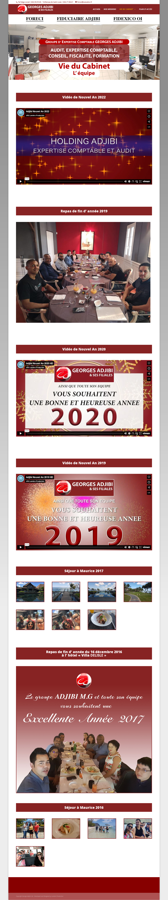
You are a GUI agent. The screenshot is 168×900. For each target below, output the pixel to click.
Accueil (96, 9)
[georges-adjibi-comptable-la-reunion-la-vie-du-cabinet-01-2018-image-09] (66, 629)
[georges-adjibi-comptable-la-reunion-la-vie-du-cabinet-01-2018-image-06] (138, 601)
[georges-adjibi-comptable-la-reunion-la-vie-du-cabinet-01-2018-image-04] (102, 601)
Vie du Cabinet (126, 9)
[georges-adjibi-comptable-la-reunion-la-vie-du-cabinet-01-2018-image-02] (66, 601)
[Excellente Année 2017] (84, 792)
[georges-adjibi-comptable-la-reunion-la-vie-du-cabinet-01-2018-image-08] (30, 629)
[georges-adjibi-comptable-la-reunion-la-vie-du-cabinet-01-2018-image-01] (102, 629)
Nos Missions (110, 9)
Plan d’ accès (145, 9)
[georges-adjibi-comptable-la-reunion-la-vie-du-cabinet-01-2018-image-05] (30, 601)
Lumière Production (57, 896)
